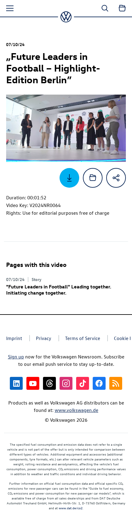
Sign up (16, 357)
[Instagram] (66, 383)
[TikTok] (82, 383)
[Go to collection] (122, 8)
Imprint (14, 338)
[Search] (105, 8)
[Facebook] (99, 383)
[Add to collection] (93, 178)
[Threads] (49, 383)
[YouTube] (32, 383)
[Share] (116, 178)
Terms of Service (82, 338)
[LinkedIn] (16, 383)
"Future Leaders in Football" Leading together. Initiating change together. (58, 290)
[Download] (69, 178)
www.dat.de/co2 (71, 508)
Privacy (43, 338)
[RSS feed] (115, 383)
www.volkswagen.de (76, 410)
